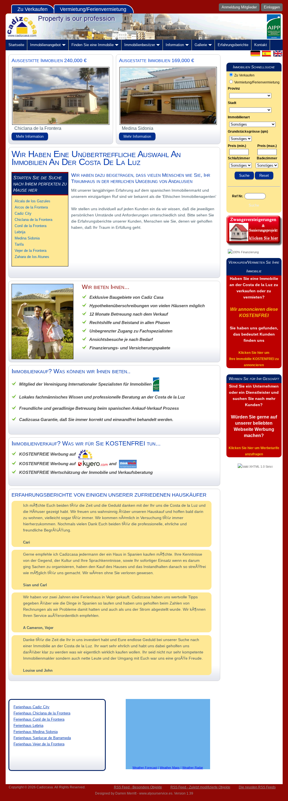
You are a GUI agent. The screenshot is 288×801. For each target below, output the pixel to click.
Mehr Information (30, 136)
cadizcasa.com (144, 26)
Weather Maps (170, 767)
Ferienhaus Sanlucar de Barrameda (42, 738)
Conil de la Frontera (30, 226)
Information (175, 45)
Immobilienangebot (45, 45)
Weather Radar (192, 767)
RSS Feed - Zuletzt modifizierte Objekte (200, 787)
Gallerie (201, 45)
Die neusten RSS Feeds (257, 787)
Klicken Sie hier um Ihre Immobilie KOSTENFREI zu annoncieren (254, 359)
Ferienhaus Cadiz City (32, 707)
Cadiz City (23, 213)
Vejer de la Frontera (30, 250)
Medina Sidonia (27, 238)
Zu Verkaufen (32, 9)
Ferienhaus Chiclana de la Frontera (42, 713)
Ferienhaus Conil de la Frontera (39, 719)
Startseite (16, 45)
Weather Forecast (144, 767)
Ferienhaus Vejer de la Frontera (39, 744)
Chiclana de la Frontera (33, 220)
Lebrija (20, 232)
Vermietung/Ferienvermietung (93, 9)
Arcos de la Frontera (31, 207)
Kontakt (260, 45)
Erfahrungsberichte (233, 45)
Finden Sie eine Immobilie (92, 45)
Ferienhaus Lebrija (28, 725)
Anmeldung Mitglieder (239, 7)
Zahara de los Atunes (32, 257)
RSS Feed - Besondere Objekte (138, 787)
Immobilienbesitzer (139, 45)
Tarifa (19, 244)
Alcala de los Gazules (32, 201)
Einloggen (272, 7)
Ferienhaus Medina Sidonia (36, 732)
